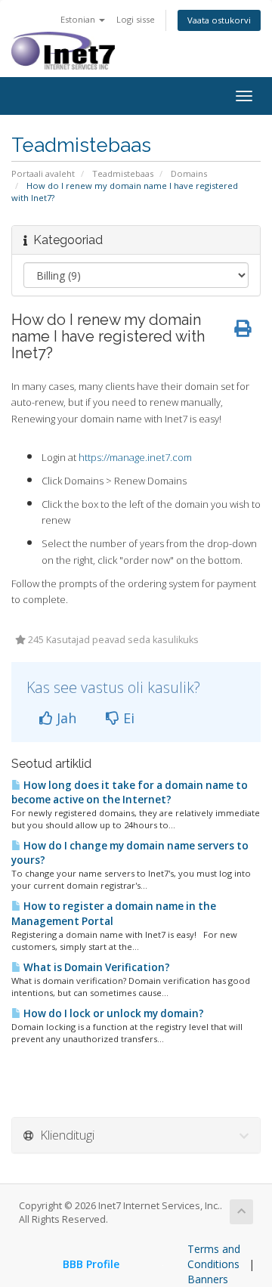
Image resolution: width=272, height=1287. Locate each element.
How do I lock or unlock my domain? (112, 1013)
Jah (64, 718)
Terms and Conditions (213, 1256)
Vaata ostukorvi (219, 20)
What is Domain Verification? (95, 967)
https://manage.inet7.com (135, 457)
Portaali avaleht (43, 173)
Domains (189, 173)
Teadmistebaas (122, 173)
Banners (207, 1279)
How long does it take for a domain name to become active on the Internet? (129, 792)
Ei (126, 718)
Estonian (78, 19)
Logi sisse (135, 19)
